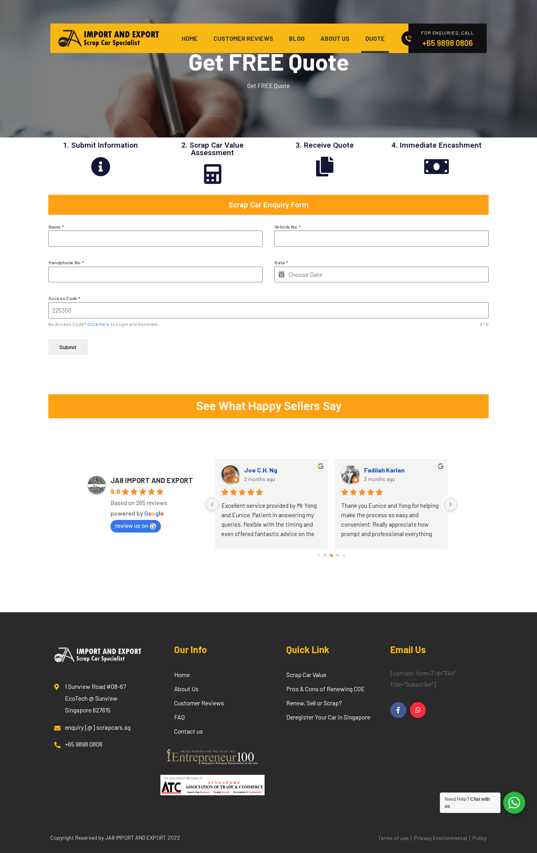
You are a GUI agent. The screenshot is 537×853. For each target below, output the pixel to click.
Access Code (64, 298)
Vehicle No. (287, 226)
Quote (375, 38)
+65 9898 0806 (447, 43)
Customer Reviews (243, 38)
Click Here (98, 324)
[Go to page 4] (331, 555)
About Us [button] (334, 38)
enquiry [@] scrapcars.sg (98, 727)
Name (56, 226)
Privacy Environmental (440, 838)
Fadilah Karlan (384, 470)
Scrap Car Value (306, 674)
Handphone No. (66, 262)
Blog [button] (297, 38)
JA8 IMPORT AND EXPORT (151, 480)
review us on (131, 525)
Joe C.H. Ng (260, 470)
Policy (480, 838)
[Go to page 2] (319, 555)
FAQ (179, 717)
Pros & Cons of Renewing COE (325, 688)
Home (190, 38)
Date (281, 262)
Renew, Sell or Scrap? (314, 703)
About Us (186, 688)
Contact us (188, 731)
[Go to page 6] (344, 555)
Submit (68, 347)
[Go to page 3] (325, 555)
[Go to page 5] (338, 555)
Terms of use (393, 838)
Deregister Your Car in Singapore (328, 717)
